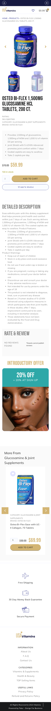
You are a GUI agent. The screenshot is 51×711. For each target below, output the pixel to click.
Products (14, 18)
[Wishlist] (34, 9)
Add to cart (30, 178)
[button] (5, 46)
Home (4, 18)
